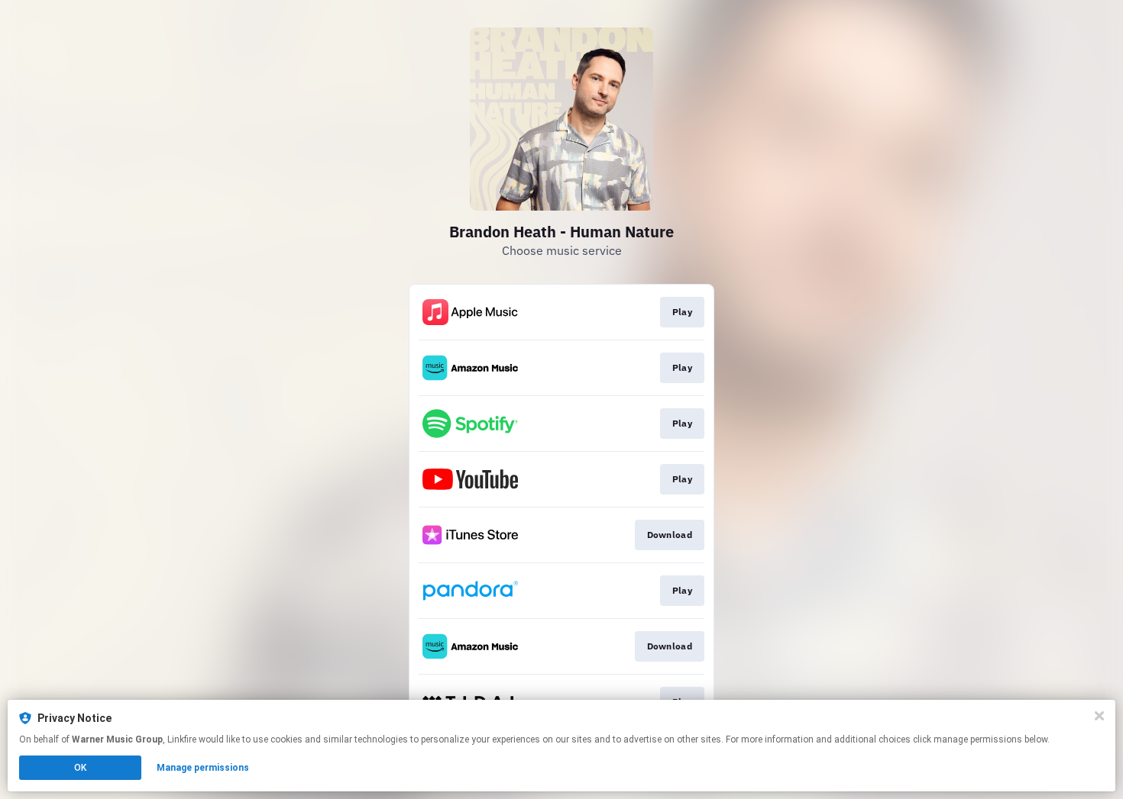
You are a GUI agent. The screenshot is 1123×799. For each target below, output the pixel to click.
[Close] (1099, 716)
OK (80, 767)
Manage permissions (203, 767)
